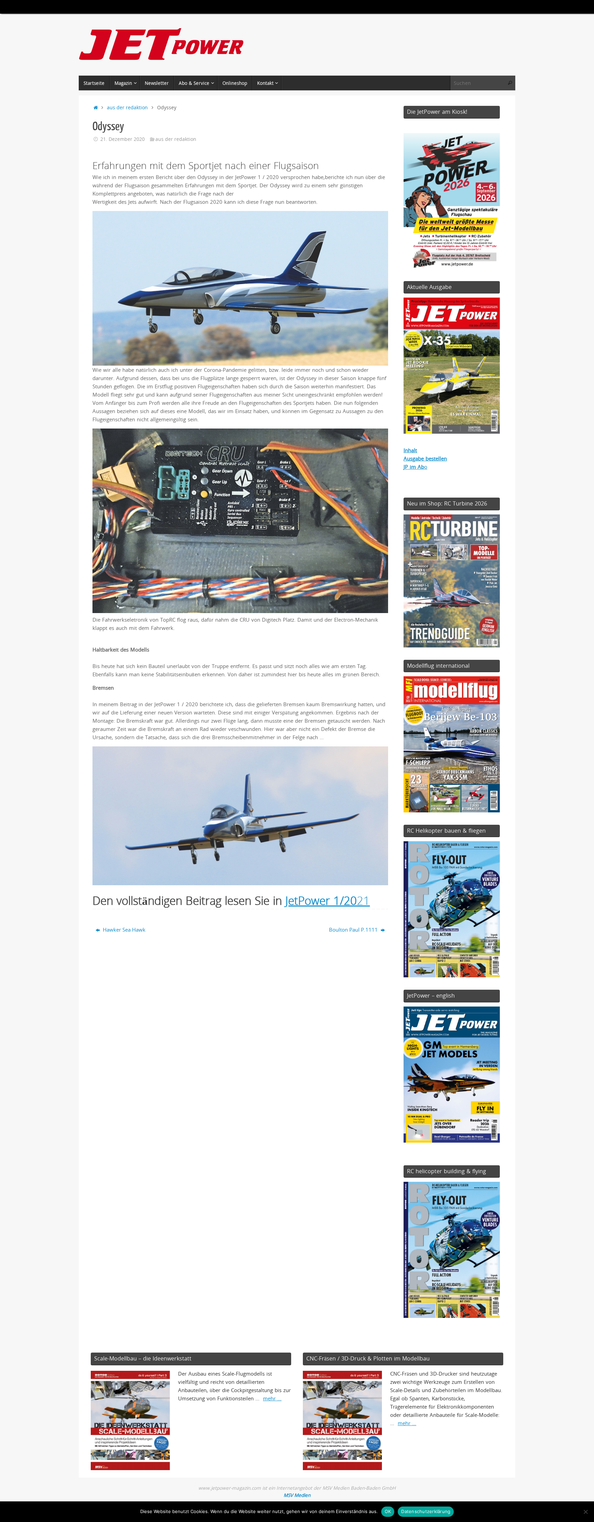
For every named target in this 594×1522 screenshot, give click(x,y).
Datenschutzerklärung (425, 1511)
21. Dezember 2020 (122, 139)
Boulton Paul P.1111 (354, 929)
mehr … (272, 1398)
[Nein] (585, 1511)
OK (388, 1511)
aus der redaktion (127, 107)
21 (327, 900)
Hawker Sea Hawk (123, 929)
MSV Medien (297, 1495)
